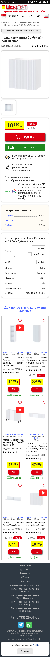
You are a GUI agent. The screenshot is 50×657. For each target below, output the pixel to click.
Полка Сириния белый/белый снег (13, 524)
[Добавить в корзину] (13, 389)
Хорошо (25, 651)
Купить (28, 137)
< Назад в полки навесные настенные (21, 31)
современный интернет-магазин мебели (24, 11)
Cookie (36, 645)
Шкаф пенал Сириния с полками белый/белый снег (36, 360)
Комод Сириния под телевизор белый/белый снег (13, 442)
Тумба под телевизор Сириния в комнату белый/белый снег (36, 447)
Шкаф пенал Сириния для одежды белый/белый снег (13, 361)
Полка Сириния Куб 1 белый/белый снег (36, 524)
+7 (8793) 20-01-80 (38, 2)
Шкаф (16, 7)
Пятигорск (9, 2)
